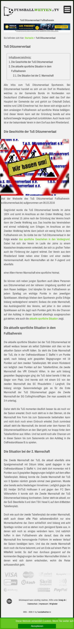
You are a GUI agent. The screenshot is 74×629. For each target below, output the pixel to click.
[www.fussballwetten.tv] (34, 11)
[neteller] (27, 590)
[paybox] (63, 582)
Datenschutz (33, 603)
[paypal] (61, 590)
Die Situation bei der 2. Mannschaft (35, 75)
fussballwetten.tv (44, 612)
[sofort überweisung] (46, 574)
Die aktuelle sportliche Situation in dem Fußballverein (31, 68)
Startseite (29, 37)
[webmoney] (11, 590)
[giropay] (11, 582)
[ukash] (28, 582)
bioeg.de (62, 600)
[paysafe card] (63, 574)
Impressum (43, 603)
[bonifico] (44, 590)
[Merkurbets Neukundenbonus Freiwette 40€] (37, 31)
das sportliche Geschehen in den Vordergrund (44, 239)
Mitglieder (53, 603)
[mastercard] (28, 574)
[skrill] (46, 582)
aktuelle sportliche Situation (43, 318)
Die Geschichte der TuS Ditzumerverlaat (32, 62)
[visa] (11, 574)
